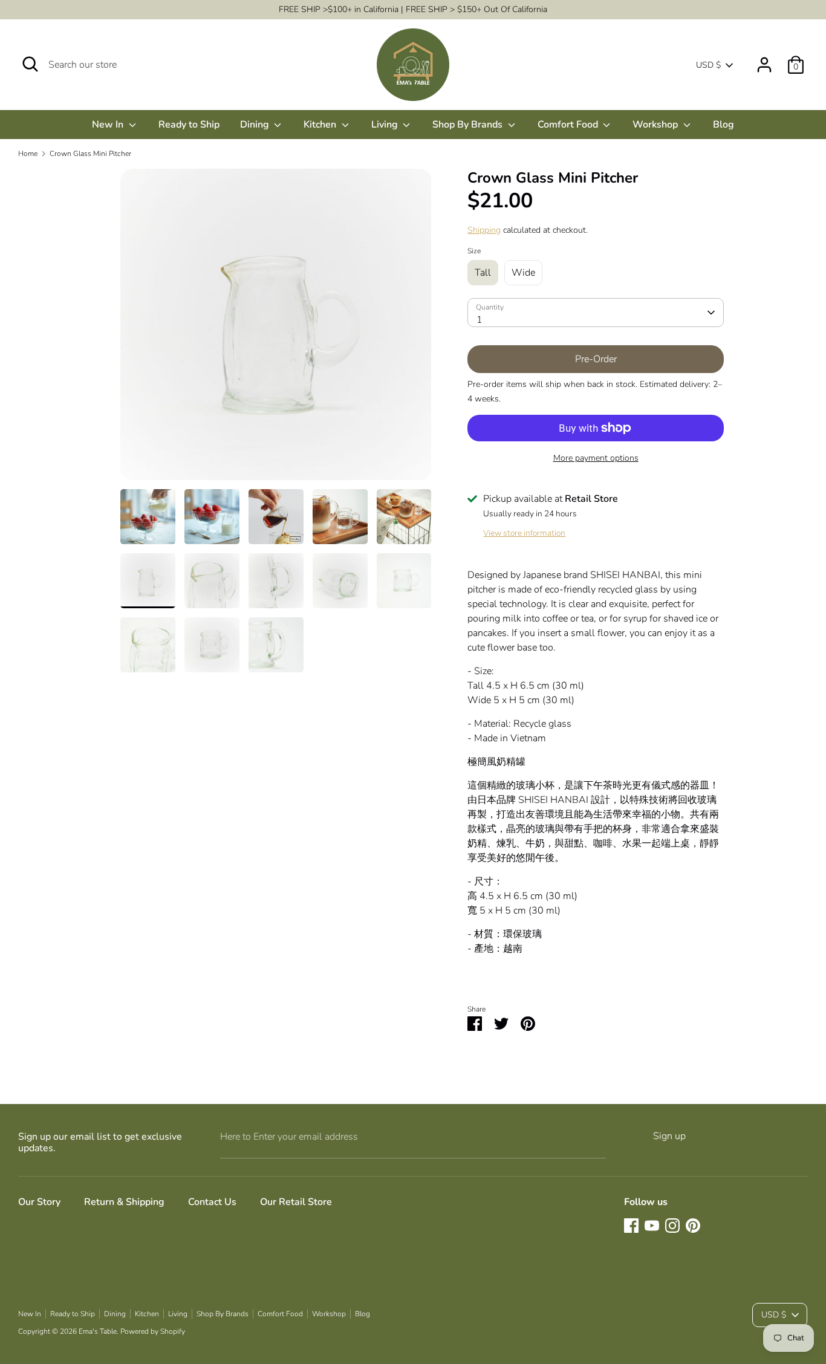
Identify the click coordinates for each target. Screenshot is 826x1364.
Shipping (484, 230)
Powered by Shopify (152, 1331)
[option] (276, 329)
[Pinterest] (693, 1225)
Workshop (656, 124)
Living (385, 124)
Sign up (669, 1136)
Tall (483, 272)
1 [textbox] (479, 319)
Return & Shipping (124, 1202)
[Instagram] (672, 1225)
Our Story (39, 1202)
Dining (256, 124)
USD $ (708, 65)
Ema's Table (98, 1331)
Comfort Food (569, 124)
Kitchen (321, 124)
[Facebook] (631, 1225)
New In (109, 124)
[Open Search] (30, 64)
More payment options (596, 458)
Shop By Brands (468, 124)
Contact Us (212, 1202)
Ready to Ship (189, 124)
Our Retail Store (296, 1202)
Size (474, 251)
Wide (523, 272)
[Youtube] (652, 1225)
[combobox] (595, 312)
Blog (723, 124)
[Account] (764, 60)
